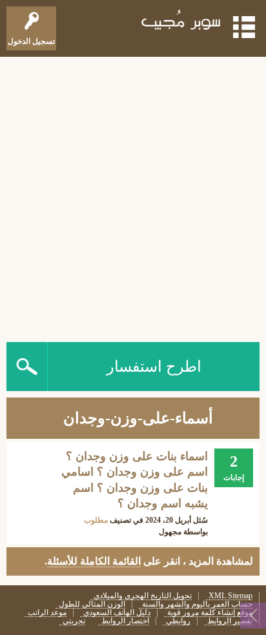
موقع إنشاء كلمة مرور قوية (209, 613)
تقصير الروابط (229, 621)
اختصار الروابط (125, 621)
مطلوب (96, 520)
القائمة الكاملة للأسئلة (94, 561)
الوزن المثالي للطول (92, 604)
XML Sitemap (230, 596)
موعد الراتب (47, 613)
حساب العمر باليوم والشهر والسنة (197, 604)
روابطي (178, 621)
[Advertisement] (133, 196)
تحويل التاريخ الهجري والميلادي (143, 596)
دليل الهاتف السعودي (116, 613)
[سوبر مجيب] (181, 22)
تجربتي (74, 621)
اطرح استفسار (154, 366)
